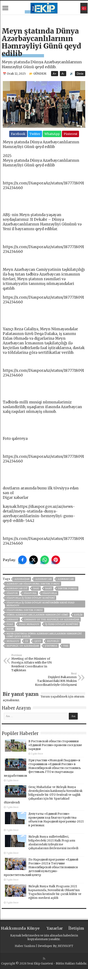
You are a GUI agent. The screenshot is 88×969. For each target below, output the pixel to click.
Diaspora (30, 593)
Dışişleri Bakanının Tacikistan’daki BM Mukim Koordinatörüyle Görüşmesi (56, 679)
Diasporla (49, 593)
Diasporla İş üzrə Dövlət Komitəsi (30, 597)
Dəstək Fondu (67, 588)
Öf (26, 641)
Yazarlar (55, 928)
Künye (33, 928)
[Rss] (44, 958)
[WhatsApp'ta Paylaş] (44, 560)
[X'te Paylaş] (33, 560)
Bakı (36, 588)
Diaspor (12, 593)
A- (63, 73)
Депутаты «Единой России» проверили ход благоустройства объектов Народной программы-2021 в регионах (56, 819)
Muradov (12, 641)
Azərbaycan (65, 579)
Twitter (34, 134)
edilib (78, 614)
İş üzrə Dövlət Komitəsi (61, 624)
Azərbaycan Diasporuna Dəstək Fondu (33, 583)
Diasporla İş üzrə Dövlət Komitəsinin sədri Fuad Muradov (40, 604)
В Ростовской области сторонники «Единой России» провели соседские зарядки (55, 745)
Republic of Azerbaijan (22, 645)
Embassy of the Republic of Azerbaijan (51, 619)
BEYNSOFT (65, 946)
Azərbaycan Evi (16, 588)
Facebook (18, 134)
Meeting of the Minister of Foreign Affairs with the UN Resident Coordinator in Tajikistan (31, 663)
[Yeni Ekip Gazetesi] (44, 7)
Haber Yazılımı (25, 946)
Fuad (9, 624)
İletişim (76, 928)
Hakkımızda (11, 928)
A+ (54, 73)
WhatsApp (52, 134)
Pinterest (70, 134)
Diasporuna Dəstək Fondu (24, 610)
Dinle (80, 73)
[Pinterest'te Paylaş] (55, 560)
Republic (53, 641)
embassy (12, 619)
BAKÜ (48, 588)
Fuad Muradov (29, 624)
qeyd (37, 641)
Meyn (10, 628)
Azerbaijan (21, 579)
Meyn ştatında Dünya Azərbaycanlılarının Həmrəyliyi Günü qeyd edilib (44, 635)
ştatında (51, 645)
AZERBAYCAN (43, 579)
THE (65, 645)
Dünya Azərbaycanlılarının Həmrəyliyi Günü (37, 614)
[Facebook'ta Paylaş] (22, 560)
